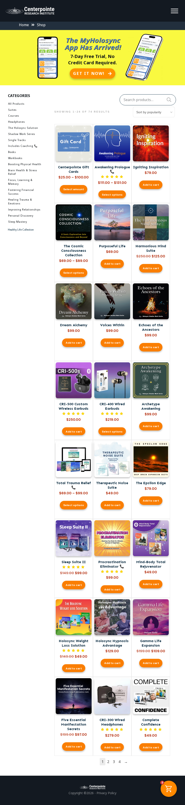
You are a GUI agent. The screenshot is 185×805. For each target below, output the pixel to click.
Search (169, 100)
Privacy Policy (106, 793)
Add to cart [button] (151, 185)
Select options (112, 195)
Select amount (73, 189)
